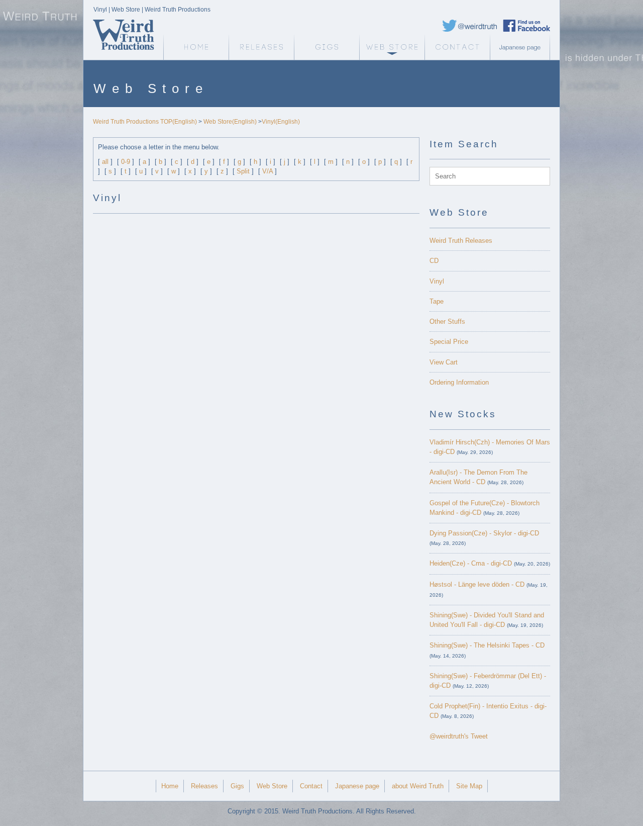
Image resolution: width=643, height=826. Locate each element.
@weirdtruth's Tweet (459, 736)
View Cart (444, 362)
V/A (267, 171)
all (105, 161)
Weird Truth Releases (461, 240)
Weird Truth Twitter (469, 26)
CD (434, 260)
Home (169, 786)
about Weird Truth (418, 786)
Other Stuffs (447, 321)
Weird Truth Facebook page (526, 26)
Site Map (469, 786)
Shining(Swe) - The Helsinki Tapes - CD (487, 645)
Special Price (449, 341)
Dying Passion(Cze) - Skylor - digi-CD (484, 533)
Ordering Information (459, 382)
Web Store (391, 47)
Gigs (326, 47)
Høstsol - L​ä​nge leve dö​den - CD (477, 584)
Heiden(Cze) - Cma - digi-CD (471, 563)
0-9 (125, 161)
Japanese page (522, 47)
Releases (261, 47)
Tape (437, 301)
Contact (457, 47)
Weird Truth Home (196, 47)
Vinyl (437, 281)
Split (243, 171)
